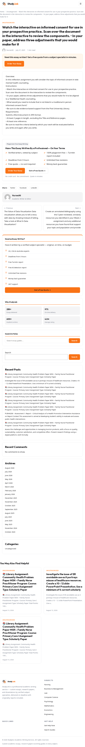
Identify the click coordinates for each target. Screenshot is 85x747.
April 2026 (9, 483)
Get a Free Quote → (37, 171)
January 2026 (10, 494)
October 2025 (10, 505)
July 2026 (8, 471)
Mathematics (49, 706)
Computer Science (51, 697)
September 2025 (11, 509)
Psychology (48, 701)
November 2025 (11, 502)
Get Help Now (49, 725)
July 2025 (8, 517)
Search (74, 341)
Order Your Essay (14, 64)
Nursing (47, 684)
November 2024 (11, 528)
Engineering (48, 714)
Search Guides (49, 730)
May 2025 (8, 524)
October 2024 (10, 532)
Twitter (12, 188)
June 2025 (8, 520)
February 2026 (10, 490)
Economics (48, 710)
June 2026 (8, 475)
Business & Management (53, 689)
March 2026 (9, 487)
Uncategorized (11, 12)
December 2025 (11, 498)
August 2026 (9, 468)
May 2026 (8, 479)
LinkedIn (34, 188)
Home (2, 12)
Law (45, 693)
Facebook (23, 188)
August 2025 (9, 513)
